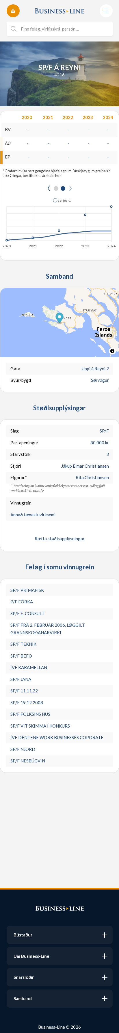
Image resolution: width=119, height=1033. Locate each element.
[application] (59, 221)
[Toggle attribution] (112, 351)
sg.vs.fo (38, 490)
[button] (62, 200)
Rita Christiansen (92, 477)
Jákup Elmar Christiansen (85, 466)
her (58, 175)
